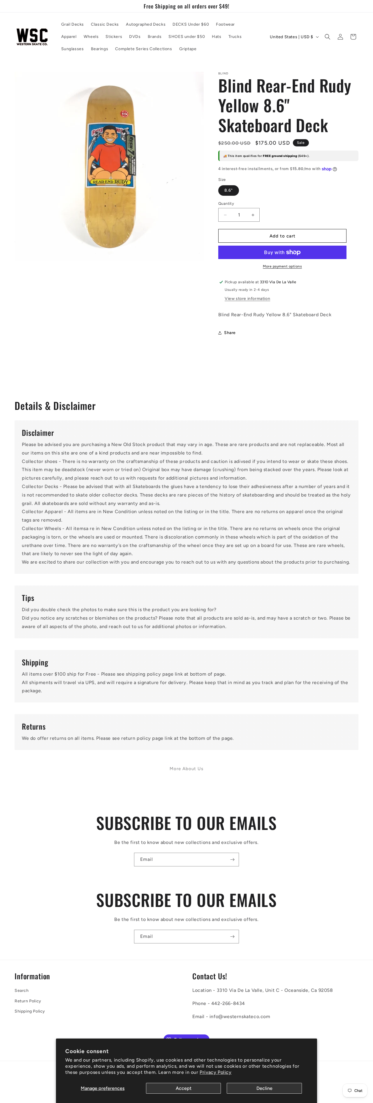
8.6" (228, 190)
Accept (183, 1088)
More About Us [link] (186, 768)
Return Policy (28, 1001)
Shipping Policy (30, 1011)
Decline (264, 1088)
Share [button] (230, 332)
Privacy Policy (215, 1072)
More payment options (282, 266)
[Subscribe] (232, 859)
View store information (247, 298)
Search (22, 990)
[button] (327, 36)
